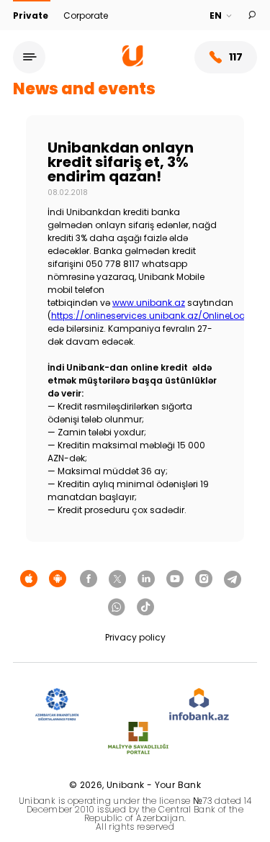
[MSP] (138, 739)
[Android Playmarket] (57, 579)
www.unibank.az (148, 302)
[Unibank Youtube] (175, 579)
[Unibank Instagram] (203, 579)
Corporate (85, 15)
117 (236, 57)
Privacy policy (135, 637)
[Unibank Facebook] (88, 579)
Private (31, 15)
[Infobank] (199, 705)
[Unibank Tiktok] (145, 607)
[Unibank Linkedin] (146, 579)
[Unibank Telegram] (232, 579)
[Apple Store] (28, 579)
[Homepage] (132, 63)
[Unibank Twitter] (117, 579)
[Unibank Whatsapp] (116, 607)
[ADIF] (56, 705)
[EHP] (124, 705)
